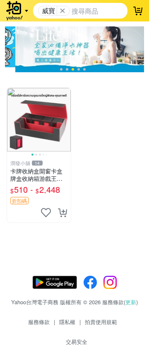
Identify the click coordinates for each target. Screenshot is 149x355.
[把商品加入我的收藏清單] (46, 213)
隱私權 (67, 322)
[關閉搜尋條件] (62, 10)
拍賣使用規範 (101, 322)
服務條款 (39, 322)
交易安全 (76, 342)
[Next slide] (65, 119)
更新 (130, 302)
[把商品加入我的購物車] (62, 213)
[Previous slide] (12, 119)
